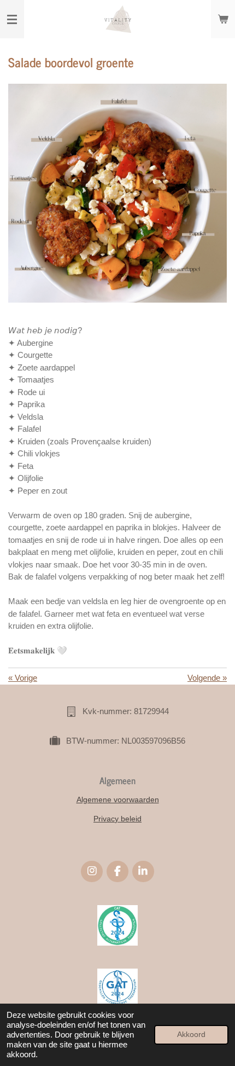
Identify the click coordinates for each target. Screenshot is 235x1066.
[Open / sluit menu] (12, 19)
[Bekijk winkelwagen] (223, 19)
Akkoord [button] (191, 1034)
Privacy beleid (117, 818)
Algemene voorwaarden (118, 799)
